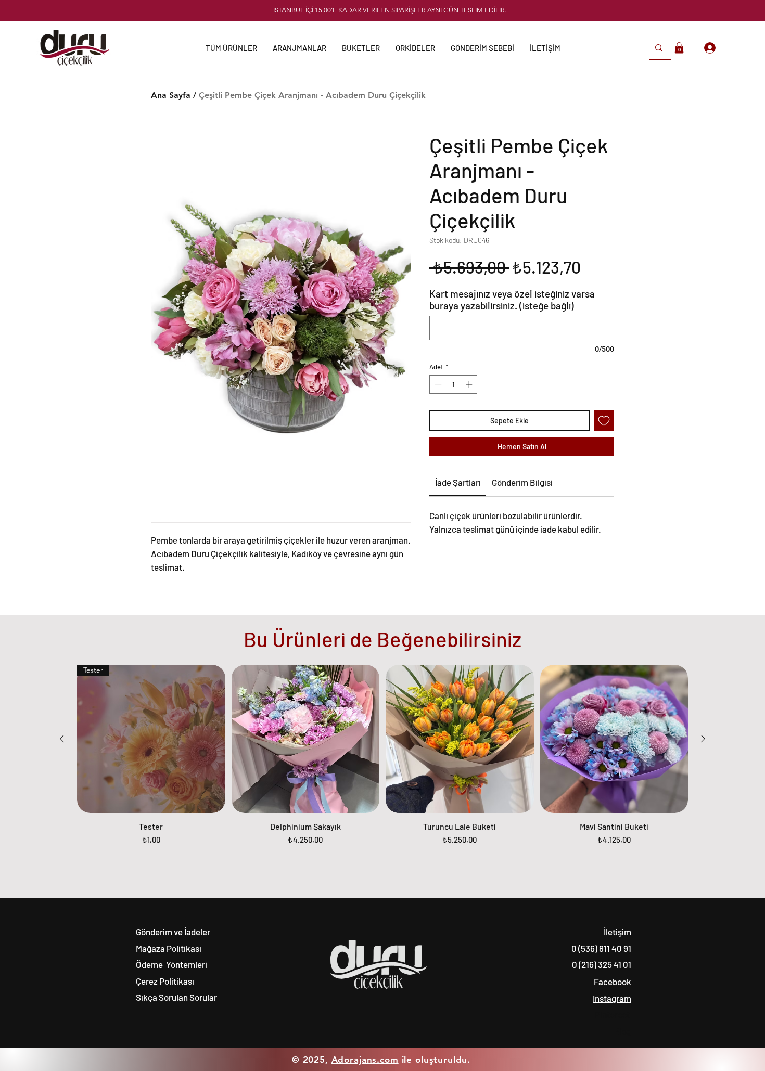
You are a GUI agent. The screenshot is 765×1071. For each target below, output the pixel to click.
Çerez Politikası (165, 981)
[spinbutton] (453, 384)
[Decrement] (437, 384)
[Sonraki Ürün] (703, 738)
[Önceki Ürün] (62, 738)
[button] (482, 48)
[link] (458, 482)
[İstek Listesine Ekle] (604, 420)
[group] (382, 760)
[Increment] (470, 384)
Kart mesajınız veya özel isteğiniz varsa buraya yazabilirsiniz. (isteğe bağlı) (512, 300)
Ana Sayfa (170, 95)
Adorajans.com (365, 1059)
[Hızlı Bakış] (306, 739)
